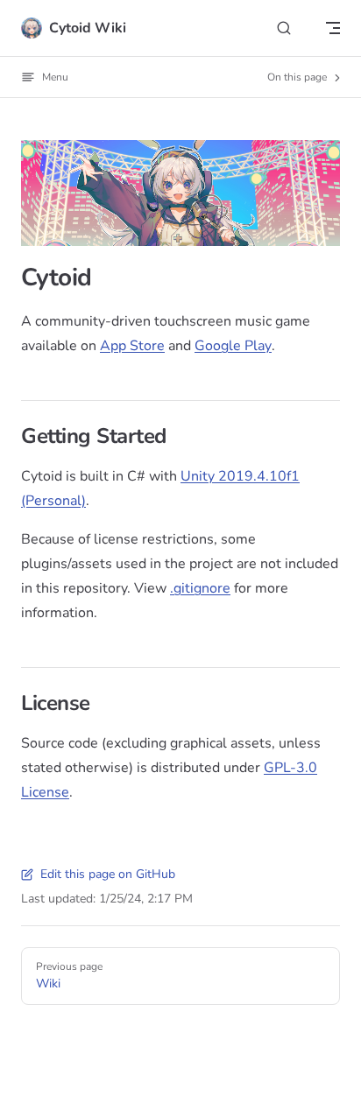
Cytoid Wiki (87, 28)
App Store (132, 345)
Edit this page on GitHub (107, 874)
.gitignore (200, 588)
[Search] (284, 28)
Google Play (233, 345)
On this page (298, 77)
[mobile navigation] (333, 28)
